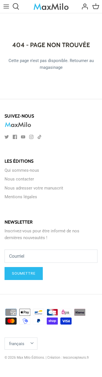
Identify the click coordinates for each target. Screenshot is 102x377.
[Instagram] (31, 137)
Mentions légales (21, 196)
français (16, 343)
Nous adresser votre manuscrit (34, 188)
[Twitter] (7, 137)
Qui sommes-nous (22, 170)
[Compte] (83, 6)
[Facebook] (15, 137)
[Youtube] (23, 137)
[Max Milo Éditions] (51, 6)
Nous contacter (19, 179)
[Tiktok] (39, 137)
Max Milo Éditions (30, 358)
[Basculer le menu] (6, 6)
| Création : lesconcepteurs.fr (67, 358)
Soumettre (23, 273)
